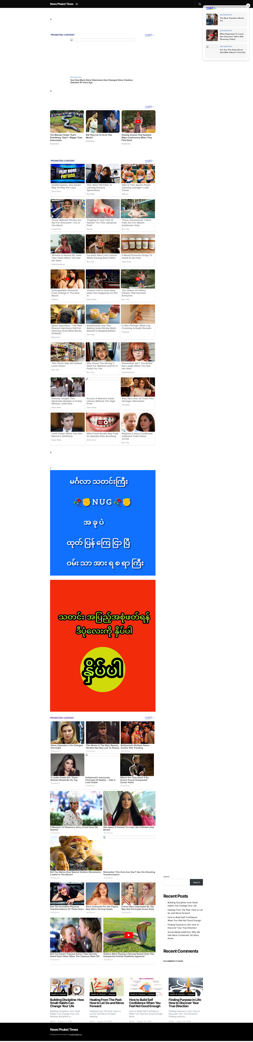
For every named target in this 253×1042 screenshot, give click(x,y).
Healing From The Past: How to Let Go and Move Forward (185, 911)
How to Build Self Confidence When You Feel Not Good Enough (184, 919)
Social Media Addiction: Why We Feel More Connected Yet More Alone (184, 935)
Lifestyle (111, 994)
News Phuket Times (61, 4)
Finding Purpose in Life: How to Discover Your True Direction (183, 926)
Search (166, 876)
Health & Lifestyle (58, 994)
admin (52, 1021)
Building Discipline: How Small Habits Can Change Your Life (183, 904)
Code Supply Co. (76, 1034)
